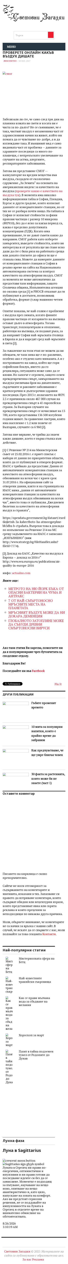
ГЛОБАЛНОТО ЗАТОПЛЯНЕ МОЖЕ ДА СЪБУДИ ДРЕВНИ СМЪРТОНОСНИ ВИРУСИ (36, 624)
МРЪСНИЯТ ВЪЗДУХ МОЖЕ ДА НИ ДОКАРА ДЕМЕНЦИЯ (36, 614)
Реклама (38, 1259)
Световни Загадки (17, 1251)
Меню (11, 47)
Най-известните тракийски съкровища (35, 980)
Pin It (58, 684)
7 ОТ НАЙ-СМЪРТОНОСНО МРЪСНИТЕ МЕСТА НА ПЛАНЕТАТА (30, 604)
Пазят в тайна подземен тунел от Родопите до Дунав (36, 1054)
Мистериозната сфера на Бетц (36, 960)
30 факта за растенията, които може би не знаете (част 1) (48, 778)
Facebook (38, 671)
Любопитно (10, 61)
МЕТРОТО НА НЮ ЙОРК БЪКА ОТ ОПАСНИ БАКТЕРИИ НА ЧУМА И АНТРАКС (36, 592)
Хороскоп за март (31, 1035)
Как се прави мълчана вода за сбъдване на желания (34, 1001)
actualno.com (21, 573)
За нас (26, 1259)
